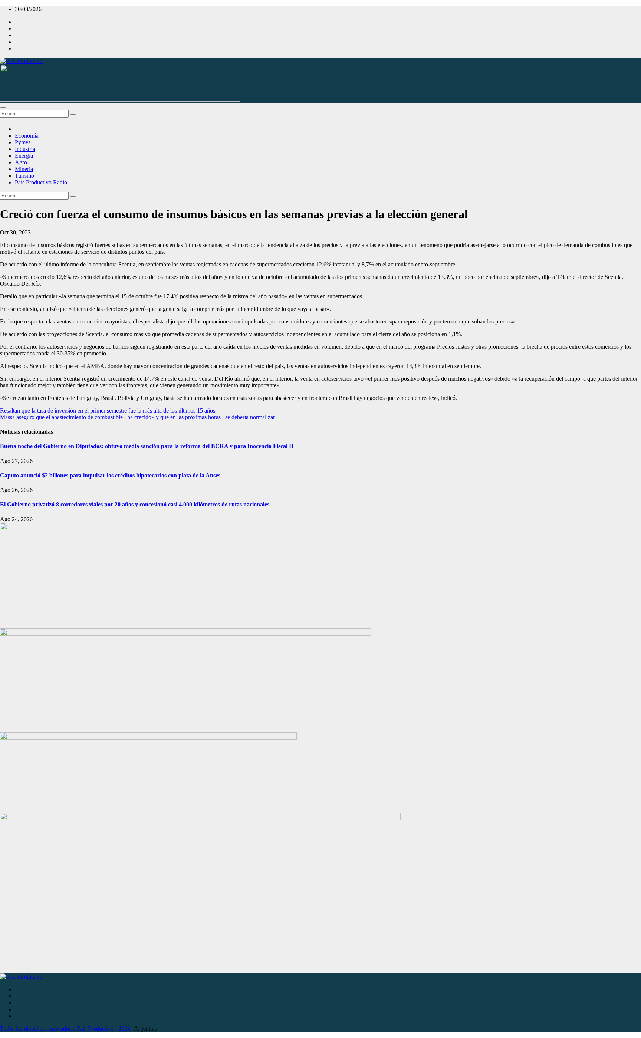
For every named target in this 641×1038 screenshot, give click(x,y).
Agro (21, 162)
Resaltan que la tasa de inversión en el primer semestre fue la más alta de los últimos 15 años (107, 410)
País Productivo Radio (41, 182)
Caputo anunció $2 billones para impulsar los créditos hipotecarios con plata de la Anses (110, 475)
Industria (25, 149)
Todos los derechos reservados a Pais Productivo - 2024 (66, 1028)
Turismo (24, 176)
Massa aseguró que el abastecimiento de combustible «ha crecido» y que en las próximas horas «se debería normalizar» (139, 417)
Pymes (22, 142)
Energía (24, 155)
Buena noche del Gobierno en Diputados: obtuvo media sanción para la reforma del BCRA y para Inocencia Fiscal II (146, 446)
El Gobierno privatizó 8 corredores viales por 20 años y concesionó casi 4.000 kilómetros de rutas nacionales (134, 504)
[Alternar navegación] (3, 108)
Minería (24, 169)
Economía (27, 135)
